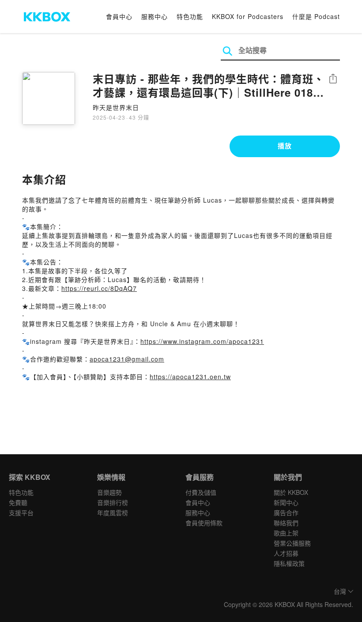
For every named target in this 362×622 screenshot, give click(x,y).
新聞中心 (286, 502)
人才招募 (286, 553)
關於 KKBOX (291, 492)
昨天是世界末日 (116, 107)
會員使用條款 (203, 522)
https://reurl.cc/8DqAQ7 (99, 288)
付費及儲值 (200, 492)
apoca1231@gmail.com (127, 358)
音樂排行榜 (112, 502)
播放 (285, 146)
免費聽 (18, 502)
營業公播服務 (292, 543)
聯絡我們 (286, 522)
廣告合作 (286, 512)
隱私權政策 (289, 563)
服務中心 (154, 16)
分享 (333, 79)
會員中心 (119, 16)
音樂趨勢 (109, 492)
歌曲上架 (286, 532)
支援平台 (21, 512)
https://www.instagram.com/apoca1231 (202, 341)
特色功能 (190, 16)
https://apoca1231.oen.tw (190, 376)
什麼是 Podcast (316, 16)
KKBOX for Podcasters (247, 16)
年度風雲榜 (112, 512)
